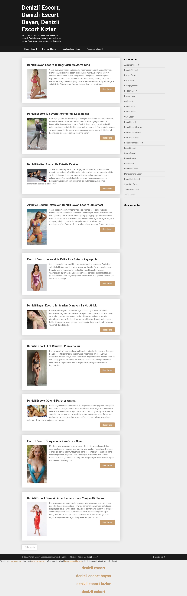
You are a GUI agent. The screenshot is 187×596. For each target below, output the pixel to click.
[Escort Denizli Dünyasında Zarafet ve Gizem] (37, 464)
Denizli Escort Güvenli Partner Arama (51, 400)
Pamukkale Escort (95, 49)
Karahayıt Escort (49, 49)
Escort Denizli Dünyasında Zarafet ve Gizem (55, 441)
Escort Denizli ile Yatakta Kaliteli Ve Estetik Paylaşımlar (63, 259)
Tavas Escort (129, 195)
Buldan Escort (130, 96)
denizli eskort (93, 591)
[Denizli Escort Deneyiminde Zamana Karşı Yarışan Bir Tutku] (37, 519)
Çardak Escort (130, 112)
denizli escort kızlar (93, 584)
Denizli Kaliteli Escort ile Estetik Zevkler (53, 164)
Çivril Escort (129, 117)
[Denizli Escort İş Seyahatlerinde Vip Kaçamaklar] (37, 133)
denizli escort (92, 557)
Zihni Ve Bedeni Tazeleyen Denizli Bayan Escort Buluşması (65, 205)
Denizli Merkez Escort (133, 143)
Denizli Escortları (131, 137)
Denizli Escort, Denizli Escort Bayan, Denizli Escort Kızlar (41, 18)
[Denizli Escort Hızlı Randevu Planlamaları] (37, 368)
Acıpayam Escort (131, 65)
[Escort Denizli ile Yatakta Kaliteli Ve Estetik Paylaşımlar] (37, 277)
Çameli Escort (130, 106)
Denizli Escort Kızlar (132, 132)
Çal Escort (128, 101)
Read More (107, 89)
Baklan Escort (130, 75)
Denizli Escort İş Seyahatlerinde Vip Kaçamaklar (58, 113)
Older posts (29, 547)
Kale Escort (129, 163)
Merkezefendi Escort (72, 49)
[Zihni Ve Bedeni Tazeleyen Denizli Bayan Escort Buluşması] (37, 226)
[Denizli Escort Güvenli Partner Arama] (37, 410)
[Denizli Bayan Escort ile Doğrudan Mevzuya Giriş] (37, 84)
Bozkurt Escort (130, 91)
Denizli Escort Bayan (133, 127)
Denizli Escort (30, 49)
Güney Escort (130, 153)
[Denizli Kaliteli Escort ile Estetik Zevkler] (37, 175)
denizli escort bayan (93, 576)
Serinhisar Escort (131, 189)
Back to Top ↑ (159, 557)
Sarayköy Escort (131, 184)
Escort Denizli (130, 148)
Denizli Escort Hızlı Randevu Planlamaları (53, 346)
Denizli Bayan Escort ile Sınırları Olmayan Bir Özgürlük (62, 305)
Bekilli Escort (129, 80)
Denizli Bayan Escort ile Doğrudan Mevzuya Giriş (58, 65)
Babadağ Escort (131, 70)
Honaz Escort (130, 158)
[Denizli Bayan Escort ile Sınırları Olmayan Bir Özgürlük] (37, 319)
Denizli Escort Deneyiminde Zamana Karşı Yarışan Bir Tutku (65, 498)
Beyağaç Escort (131, 86)
